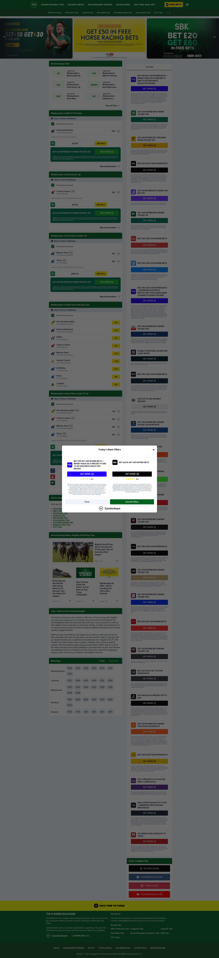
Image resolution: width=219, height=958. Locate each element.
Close (87, 502)
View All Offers (132, 502)
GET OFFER (85, 474)
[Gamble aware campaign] (112, 508)
